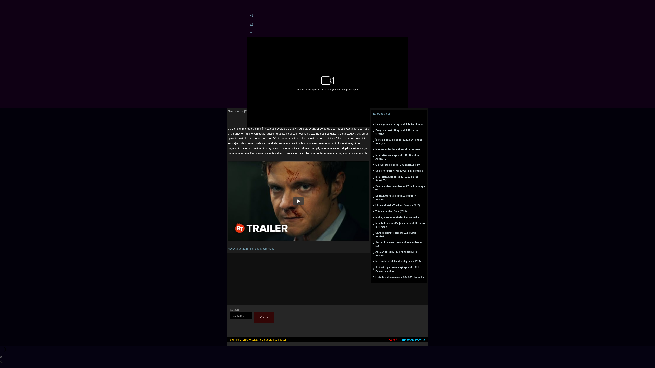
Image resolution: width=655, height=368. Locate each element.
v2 (251, 24)
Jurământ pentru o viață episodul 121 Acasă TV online (397, 269)
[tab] (329, 15)
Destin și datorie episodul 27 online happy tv (400, 188)
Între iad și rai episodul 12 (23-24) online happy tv (398, 141)
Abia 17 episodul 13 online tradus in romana (396, 253)
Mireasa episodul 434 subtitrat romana (397, 149)
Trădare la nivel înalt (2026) (391, 211)
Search (234, 309)
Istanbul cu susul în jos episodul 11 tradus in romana (400, 225)
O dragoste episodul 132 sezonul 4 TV (397, 164)
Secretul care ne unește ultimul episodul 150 (399, 244)
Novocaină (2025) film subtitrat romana (251, 248)
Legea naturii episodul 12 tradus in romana (395, 197)
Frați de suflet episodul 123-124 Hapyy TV (399, 276)
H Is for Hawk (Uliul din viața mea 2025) (398, 261)
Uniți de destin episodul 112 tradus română (395, 234)
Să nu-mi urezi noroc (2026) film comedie (399, 170)
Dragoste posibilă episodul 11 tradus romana (396, 132)
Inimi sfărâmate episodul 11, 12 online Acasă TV (397, 157)
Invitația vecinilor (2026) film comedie (397, 217)
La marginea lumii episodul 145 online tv (399, 124)
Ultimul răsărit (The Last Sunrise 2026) (397, 205)
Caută (264, 317)
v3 (251, 33)
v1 (251, 15)
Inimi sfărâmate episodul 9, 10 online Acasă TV (396, 178)
